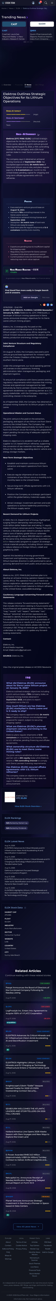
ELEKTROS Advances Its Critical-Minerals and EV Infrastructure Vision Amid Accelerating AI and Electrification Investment (25, 850)
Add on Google (30, 297)
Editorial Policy (8, 1249)
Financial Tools (34, 1270)
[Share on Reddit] (44, 304)
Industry (9, 925)
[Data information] (25, 908)
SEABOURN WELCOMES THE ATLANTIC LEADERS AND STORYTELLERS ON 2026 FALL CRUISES (25, 1111)
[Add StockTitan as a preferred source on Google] (51, 304)
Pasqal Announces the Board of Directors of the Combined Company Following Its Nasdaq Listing (27, 990)
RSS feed (47, 1242)
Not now (46, 297)
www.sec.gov (32, 627)
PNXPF (33, 30)
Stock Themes (34, 1263)
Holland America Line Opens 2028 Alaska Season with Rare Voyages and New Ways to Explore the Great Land (27, 1134)
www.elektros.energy (31, 589)
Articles (35, 1242)
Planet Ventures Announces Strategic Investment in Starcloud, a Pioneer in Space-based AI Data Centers (27, 1203)
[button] (33, 3)
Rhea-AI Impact (13, 111)
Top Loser (45, 1006)
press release (25, 667)
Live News (35, 1267)
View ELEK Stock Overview (28, 806)
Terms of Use (21, 1242)
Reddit (47, 1249)
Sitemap (8, 1259)
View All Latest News (26, 1226)
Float (8, 919)
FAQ (8, 1252)
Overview (7, 85)
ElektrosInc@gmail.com (20, 650)
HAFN (5, 30)
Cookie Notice (21, 1245)
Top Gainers (34, 1245)
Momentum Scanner (34, 1259)
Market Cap (10, 912)
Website (9, 939)
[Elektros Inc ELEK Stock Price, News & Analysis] (10, 797)
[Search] (46, 3)
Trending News (14, 17)
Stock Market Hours (34, 1275)
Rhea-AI (8, 1255)
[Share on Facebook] (47, 304)
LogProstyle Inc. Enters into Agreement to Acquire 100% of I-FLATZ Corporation (26, 1011)
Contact (8, 1245)
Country (9, 946)
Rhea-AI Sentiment (15, 118)
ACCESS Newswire (43, 310)
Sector (8, 932)
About (8, 1242)
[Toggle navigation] (52, 3)
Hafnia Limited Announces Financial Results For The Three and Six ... (14, 37)
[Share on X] (40, 304)
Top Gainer (44, 983)
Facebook (48, 1245)
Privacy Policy (21, 1249)
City (7, 952)
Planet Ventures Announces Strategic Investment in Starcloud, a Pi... (41, 37)
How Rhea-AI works (28, 278)
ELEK (24, 798)
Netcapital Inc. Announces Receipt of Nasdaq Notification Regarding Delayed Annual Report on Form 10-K (25, 1180)
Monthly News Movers (34, 1253)
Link (6, 942)
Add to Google (48, 1252)
